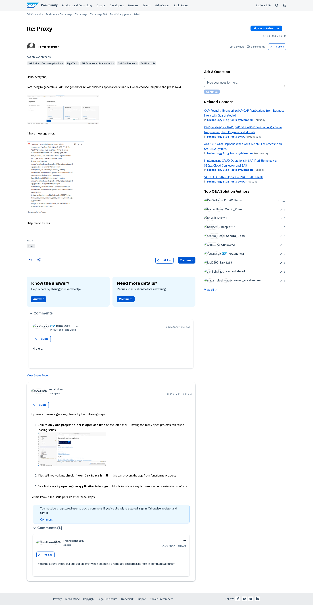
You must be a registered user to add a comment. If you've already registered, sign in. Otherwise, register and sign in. (108, 510)
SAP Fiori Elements (127, 63)
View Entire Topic (38, 375)
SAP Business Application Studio (98, 63)
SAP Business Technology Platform (45, 63)
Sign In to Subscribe (266, 28)
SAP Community (35, 14)
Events (147, 5)
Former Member (48, 46)
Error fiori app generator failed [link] (125, 14)
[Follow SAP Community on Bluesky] (244, 598)
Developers (117, 5)
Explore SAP (263, 5)
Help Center (162, 5)
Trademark (127, 599)
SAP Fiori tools (148, 63)
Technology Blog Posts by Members (230, 120)
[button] (271, 47)
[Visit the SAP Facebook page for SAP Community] (237, 598)
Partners (133, 5)
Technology (81, 14)
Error (30, 246)
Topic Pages (181, 5)
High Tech (72, 63)
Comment (186, 260)
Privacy (57, 599)
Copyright (89, 599)
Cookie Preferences (161, 599)
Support (142, 599)
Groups (101, 5)
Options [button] (283, 29)
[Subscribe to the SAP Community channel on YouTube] (250, 598)
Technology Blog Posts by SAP (227, 136)
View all (209, 289)
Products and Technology (77, 5)
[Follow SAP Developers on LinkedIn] (257, 598)
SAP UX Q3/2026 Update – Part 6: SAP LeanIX (233, 177)
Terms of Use (72, 599)
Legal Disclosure (107, 599)
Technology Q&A (98, 14)
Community (49, 5)
